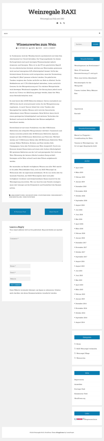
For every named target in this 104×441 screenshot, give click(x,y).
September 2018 (81, 200)
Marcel (77, 135)
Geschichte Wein (31, 195)
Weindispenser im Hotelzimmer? (87, 65)
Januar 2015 (80, 299)
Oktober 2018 (80, 196)
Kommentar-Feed (80, 394)
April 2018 (79, 224)
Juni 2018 (79, 214)
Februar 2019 (80, 177)
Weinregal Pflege (82, 353)
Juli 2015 (79, 271)
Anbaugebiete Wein (17, 195)
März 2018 (79, 229)
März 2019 (79, 172)
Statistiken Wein (44, 195)
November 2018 (81, 191)
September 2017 (81, 257)
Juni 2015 (79, 275)
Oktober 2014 (80, 313)
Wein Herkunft (56, 195)
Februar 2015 (80, 294)
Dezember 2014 (81, 303)
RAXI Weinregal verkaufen (86, 349)
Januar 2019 (80, 182)
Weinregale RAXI (52, 12)
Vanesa (77, 143)
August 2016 (80, 261)
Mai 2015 (79, 280)
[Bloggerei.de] (78, 419)
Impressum (78, 109)
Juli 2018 (79, 210)
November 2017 (81, 247)
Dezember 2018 (81, 186)
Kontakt (77, 113)
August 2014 (80, 322)
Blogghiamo (60, 432)
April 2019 (79, 168)
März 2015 (79, 289)
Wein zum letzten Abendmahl (85, 78)
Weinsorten (80, 358)
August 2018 (80, 205)
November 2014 (81, 308)
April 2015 (79, 285)
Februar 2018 (80, 233)
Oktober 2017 (80, 252)
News (40, 48)
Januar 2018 (80, 238)
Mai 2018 (79, 219)
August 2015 (80, 266)
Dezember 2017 (81, 243)
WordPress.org (79, 398)
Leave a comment (49, 48)
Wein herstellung (15, 197)
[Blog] (90, 419)
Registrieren (79, 380)
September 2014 (81, 318)
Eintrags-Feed (79, 389)
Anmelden (78, 384)
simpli (33, 48)
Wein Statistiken (29, 197)
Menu (6, 33)
